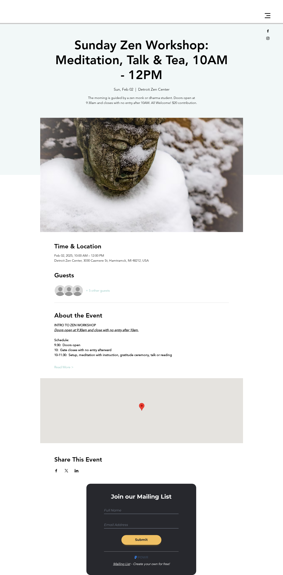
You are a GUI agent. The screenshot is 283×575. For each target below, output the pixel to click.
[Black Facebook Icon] (268, 31)
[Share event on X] (66, 470)
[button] (267, 15)
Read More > (64, 367)
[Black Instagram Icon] (268, 38)
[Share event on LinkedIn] (77, 470)
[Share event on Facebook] (56, 470)
